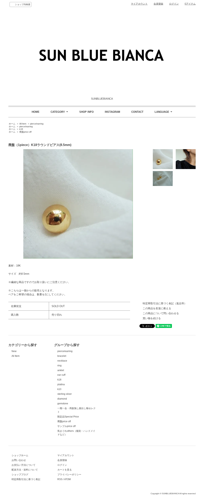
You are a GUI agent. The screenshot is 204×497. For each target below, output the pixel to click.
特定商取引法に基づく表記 (26, 479)
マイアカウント (139, 3)
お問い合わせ (19, 460)
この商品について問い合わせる (161, 313)
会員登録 (158, 3)
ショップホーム (20, 455)
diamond (62, 398)
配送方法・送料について (25, 469)
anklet (60, 370)
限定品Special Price (68, 416)
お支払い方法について (23, 465)
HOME (35, 111)
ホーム (12, 124)
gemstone (62, 403)
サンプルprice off (66, 426)
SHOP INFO (86, 111)
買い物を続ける (152, 318)
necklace (62, 360)
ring (59, 365)
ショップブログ (20, 474)
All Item (22, 124)
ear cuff (61, 374)
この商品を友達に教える (157, 308)
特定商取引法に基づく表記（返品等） (165, 303)
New (14, 351)
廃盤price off (25, 132)
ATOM (67, 479)
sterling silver (64, 394)
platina (61, 384)
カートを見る (64, 469)
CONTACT (137, 111)
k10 (59, 389)
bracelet (61, 356)
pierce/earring (36, 124)
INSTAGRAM (112, 111)
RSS (59, 479)
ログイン (174, 3)
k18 (21, 129)
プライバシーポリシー (69, 474)
